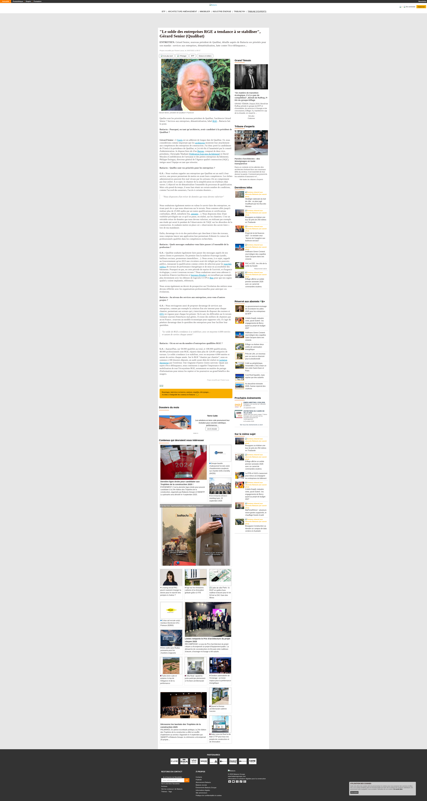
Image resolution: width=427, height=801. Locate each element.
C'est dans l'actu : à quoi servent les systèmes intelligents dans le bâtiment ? (181, 503)
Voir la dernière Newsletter (170, 781)
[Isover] (203, 758)
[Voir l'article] (229, 503)
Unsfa (179, 140)
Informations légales (203, 788)
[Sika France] (213, 758)
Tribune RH (239, 11)
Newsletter (422, 1)
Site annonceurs (201, 790)
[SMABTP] (184, 758)
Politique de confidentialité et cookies (209, 793)
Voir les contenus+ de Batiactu (171, 786)
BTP (163, 11)
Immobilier (205, 11)
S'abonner (421, 6)
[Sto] (243, 758)
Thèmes (164, 789)
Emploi (28, 1)
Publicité (199, 777)
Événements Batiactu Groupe (206, 785)
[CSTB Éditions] (252, 758)
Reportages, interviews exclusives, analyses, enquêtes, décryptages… (186, 393)
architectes (200, 142)
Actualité (5, 1)
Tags (170, 789)
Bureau (200, 151)
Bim (212, 278)
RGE (214, 121)
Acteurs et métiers (205, 56)
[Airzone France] (223, 758)
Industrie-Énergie (222, 11)
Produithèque (18, 1)
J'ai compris (354, 792)
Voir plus (251, 116)
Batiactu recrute (201, 782)
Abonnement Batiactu (203, 780)
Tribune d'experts (257, 11)
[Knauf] (233, 758)
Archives (164, 784)
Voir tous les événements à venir (251, 425)
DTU (162, 314)
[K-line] (174, 758)
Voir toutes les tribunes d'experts (251, 179)
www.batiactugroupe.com (237, 774)
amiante (194, 214)
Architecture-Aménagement (182, 11)
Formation (37, 1)
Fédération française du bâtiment (204, 154)
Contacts (199, 774)
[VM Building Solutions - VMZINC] (194, 758)
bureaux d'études (198, 275)
